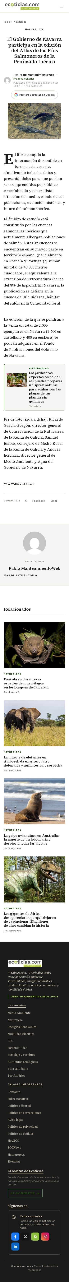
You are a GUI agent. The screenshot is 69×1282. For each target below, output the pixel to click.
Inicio (7, 21)
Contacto (14, 1092)
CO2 (10, 1041)
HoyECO (13, 1141)
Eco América (16, 1076)
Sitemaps (14, 1161)
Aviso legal (15, 1120)
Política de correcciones (24, 1113)
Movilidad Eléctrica (21, 1034)
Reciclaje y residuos (21, 1055)
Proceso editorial (23, 78)
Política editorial (19, 1106)
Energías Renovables (22, 1027)
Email (54, 500)
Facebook (38, 500)
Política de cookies (21, 1134)
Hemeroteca (16, 1155)
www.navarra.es (19, 483)
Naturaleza (20, 21)
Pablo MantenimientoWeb (36, 74)
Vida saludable (18, 1069)
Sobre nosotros (18, 1099)
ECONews (14, 1147)
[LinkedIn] (15, 1246)
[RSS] (35, 1237)
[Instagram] (45, 1237)
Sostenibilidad (17, 1048)
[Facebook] (15, 1237)
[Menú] (61, 6)
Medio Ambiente (19, 1013)
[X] (25, 1237)
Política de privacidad (23, 1127)
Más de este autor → (20, 575)
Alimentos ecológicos (23, 1062)
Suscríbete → (25, 1193)
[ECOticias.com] (22, 6)
